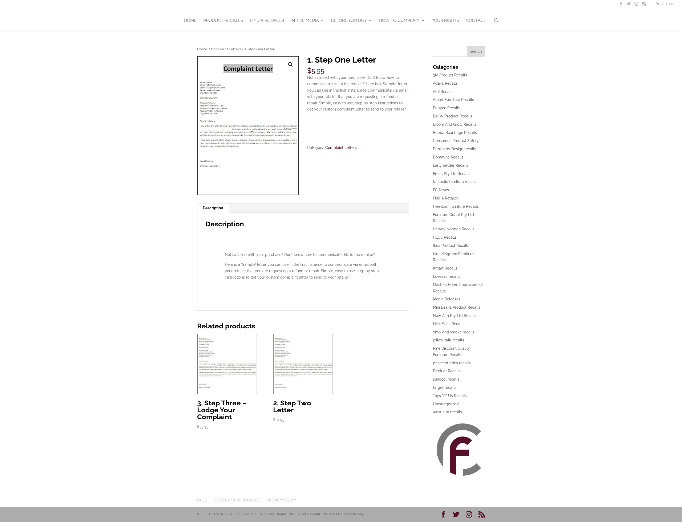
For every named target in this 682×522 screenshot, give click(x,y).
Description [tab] (213, 208)
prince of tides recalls (452, 363)
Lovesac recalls (446, 276)
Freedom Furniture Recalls (456, 206)
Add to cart (327, 126)
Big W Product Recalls (452, 116)
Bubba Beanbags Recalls (455, 132)
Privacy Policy (281, 500)
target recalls (444, 387)
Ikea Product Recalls (451, 245)
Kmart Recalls (445, 268)
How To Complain (399, 21)
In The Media (305, 21)
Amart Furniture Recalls (453, 99)
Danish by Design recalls (454, 149)
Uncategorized (446, 404)
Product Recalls (223, 21)
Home (190, 21)
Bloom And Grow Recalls (454, 124)
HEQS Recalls (445, 237)
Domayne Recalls (448, 157)
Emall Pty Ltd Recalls (451, 174)
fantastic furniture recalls (455, 182)
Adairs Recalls (445, 83)
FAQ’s (202, 500)
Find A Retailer (267, 21)
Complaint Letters (226, 49)
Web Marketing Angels (322, 514)
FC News (441, 190)
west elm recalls (447, 412)
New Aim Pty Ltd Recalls (455, 315)
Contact (476, 21)
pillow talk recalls (448, 340)
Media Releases (446, 299)
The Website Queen (245, 514)
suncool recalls (446, 379)
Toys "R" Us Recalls (450, 396)
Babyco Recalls (446, 108)
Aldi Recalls (443, 91)
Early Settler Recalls (450, 165)
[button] (290, 64)
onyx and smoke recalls (453, 332)
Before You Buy (349, 21)
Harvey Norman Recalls (453, 229)
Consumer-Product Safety (456, 140)
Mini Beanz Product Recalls (456, 307)
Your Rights (445, 21)
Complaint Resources (237, 500)
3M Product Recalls (450, 75)
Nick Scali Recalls (448, 324)
